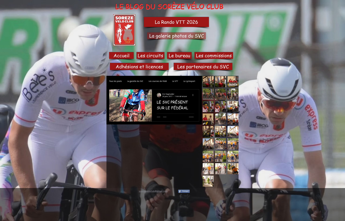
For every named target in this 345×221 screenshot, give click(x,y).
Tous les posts (115, 81)
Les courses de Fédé (158, 81)
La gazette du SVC (135, 81)
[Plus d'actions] (193, 95)
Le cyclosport (189, 81)
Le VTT (175, 81)
